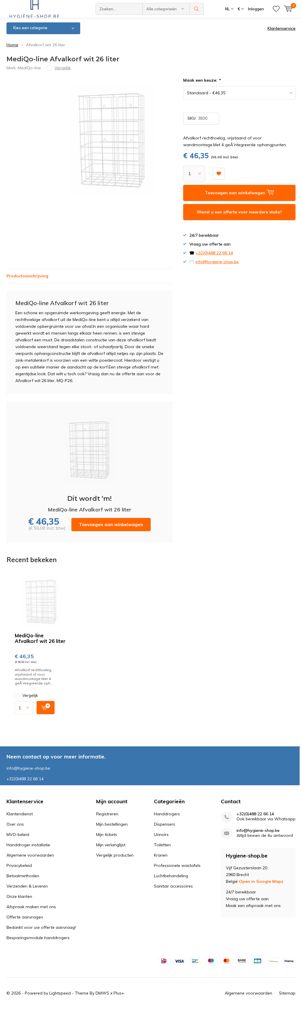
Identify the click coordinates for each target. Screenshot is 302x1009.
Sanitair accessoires (173, 886)
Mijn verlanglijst (110, 844)
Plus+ (119, 993)
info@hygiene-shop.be (217, 261)
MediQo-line (29, 67)
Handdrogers (167, 814)
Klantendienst (19, 814)
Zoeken (197, 9)
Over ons (15, 824)
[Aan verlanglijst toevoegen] (219, 174)
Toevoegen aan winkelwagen (111, 524)
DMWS (102, 993)
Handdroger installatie (28, 844)
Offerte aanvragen (24, 917)
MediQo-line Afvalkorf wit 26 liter (40, 638)
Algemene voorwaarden (30, 855)
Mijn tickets (106, 834)
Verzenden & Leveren (27, 886)
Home (12, 44)
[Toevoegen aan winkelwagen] (46, 707)
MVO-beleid (17, 834)
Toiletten (162, 844)
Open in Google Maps (261, 881)
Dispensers (164, 824)
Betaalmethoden (22, 875)
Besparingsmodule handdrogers (38, 937)
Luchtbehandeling (171, 875)
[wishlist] (276, 9)
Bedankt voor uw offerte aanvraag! (41, 927)
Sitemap (287, 993)
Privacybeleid (19, 865)
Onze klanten (19, 896)
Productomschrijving (27, 276)
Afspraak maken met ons (31, 906)
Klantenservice (281, 28)
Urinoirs (161, 834)
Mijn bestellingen (112, 824)
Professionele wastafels (177, 865)
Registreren (107, 814)
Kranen (161, 855)
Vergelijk (30, 695)
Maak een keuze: (201, 80)
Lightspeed (60, 993)
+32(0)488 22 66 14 (214, 253)
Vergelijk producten (115, 855)
